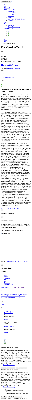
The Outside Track (9, 65)
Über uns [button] (12, 9)
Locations (10, 20)
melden (6, 332)
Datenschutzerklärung (14, 27)
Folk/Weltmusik (9, 61)
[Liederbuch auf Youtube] (8, 35)
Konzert (3, 61)
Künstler (10, 17)
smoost (13, 14)
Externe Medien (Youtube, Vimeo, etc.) (17, 393)
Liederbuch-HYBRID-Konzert (16, 19)
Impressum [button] (13, 24)
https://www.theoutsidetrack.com (10, 208)
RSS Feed (3, 296)
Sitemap (10, 287)
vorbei (6, 22)
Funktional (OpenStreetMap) (14, 390)
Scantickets (22, 296)
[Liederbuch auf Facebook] (8, 31)
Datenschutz (4, 287)
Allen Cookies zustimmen (8, 368)
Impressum (7, 24)
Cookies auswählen (21, 368)
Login (2, 304)
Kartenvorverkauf (9, 326)
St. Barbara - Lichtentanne (13, 68)
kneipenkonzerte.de (6, 297)
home (5, 5)
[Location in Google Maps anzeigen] (3, 70)
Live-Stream (17, 61)
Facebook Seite (8, 313)
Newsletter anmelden (12, 296)
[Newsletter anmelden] (8, 37)
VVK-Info (11, 16)
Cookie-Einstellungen (18, 287)
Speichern (4, 396)
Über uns (6, 9)
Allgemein (11, 11)
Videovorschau (8, 28)
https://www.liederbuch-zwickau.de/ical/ (18, 261)
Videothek (7, 8)
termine (6, 6)
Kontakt (6, 319)
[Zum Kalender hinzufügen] (1, 70)
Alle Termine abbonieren (8, 294)
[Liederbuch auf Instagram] (8, 33)
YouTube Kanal (8, 311)
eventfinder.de (16, 297)
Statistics (8, 392)
